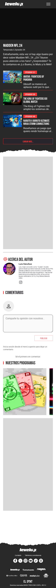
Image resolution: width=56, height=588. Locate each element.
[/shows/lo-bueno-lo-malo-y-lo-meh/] (24, 391)
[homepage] (14, 4)
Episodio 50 (30, 94)
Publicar (43, 338)
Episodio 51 (30, 72)
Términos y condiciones (33, 555)
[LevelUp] (15, 570)
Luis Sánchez (25, 264)
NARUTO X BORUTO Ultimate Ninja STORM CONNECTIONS (36, 122)
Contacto (18, 555)
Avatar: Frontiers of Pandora (33, 78)
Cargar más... (28, 141)
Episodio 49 (30, 116)
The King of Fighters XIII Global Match (35, 100)
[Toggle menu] (48, 4)
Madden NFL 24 (12, 45)
